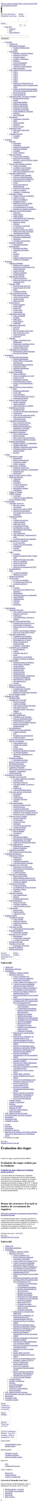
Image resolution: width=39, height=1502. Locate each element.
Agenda (16, 138)
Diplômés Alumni (11, 916)
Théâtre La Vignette (15, 492)
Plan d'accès (9, 1473)
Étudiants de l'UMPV (12, 696)
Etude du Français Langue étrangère (21, 387)
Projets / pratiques (19, 464)
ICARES (16, 318)
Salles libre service (19, 524)
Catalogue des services (20, 520)
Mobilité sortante (18, 409)
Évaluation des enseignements (23, 736)
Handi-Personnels (19, 668)
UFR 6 (15, 81)
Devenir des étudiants (24, 1021)
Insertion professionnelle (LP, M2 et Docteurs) (27, 1011)
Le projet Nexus (18, 228)
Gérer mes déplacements (17, 829)
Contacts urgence (10, 1475)
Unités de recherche (19, 921)
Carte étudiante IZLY (20, 743)
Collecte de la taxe (19, 914)
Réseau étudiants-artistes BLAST (24, 878)
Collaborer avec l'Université (18, 865)
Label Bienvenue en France (22, 381)
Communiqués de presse (13, 1444)
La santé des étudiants (20, 573)
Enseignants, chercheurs (21, 119)
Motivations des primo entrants (27, 1018)
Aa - (5, 1141)
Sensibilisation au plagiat (21, 528)
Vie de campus (10, 501)
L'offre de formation (20, 886)
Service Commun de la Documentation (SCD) (20, 1084)
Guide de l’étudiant (19, 704)
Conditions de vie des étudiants (27, 1020)
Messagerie (17, 531)
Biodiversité (17, 473)
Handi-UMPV (14, 661)
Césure (15, 183)
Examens (16, 254)
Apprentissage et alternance (22, 625)
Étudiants (16, 125)
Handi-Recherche (19, 674)
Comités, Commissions (20, 59)
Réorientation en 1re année (22, 181)
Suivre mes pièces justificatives (23, 179)
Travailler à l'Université (16, 944)
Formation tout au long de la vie (23, 623)
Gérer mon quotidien (16, 803)
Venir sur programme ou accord (23, 376)
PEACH (16, 329)
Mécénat (16, 897)
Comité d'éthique (18, 275)
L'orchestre (17, 496)
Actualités (16, 136)
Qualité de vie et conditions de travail (25, 812)
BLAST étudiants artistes (17, 499)
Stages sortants (18, 216)
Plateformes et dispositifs (17, 325)
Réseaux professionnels (21, 460)
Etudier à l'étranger (19, 402)
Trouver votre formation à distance (20, 164)
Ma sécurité (17, 604)
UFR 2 (15, 74)
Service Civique (18, 126)
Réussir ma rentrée (19, 222)
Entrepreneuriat (18, 871)
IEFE (15, 389)
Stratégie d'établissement (21, 48)
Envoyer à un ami (13, 1143)
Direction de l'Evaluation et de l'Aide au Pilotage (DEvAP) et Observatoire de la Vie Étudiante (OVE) (25, 1001)
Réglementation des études (22, 841)
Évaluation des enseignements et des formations (27, 1005)
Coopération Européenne (17, 432)
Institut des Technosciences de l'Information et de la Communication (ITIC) (25, 85)
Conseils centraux (19, 57)
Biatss (15, 121)
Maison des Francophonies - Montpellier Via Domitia (22, 427)
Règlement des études (20, 248)
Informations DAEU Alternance (23, 218)
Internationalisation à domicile (23, 365)
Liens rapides (13, 908)
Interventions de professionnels (23, 869)
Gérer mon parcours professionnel (20, 792)
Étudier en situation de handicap (19, 235)
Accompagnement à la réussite (23, 207)
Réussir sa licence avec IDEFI (23, 230)
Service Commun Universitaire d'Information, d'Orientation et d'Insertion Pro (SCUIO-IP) (23, 1094)
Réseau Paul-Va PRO (20, 876)
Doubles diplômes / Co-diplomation (25, 443)
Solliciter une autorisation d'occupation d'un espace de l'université (22, 512)
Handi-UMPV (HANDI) (21, 1074)
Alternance (16, 213)
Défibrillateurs (18, 593)
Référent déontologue (20, 104)
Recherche (8, 261)
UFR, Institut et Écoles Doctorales (20, 70)
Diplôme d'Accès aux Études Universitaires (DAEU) (22, 204)
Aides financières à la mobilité (23, 406)
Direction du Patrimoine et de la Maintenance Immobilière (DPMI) (24, 1047)
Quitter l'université (15, 773)
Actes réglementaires (20, 63)
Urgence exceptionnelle (12, 1477)
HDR (15, 290)
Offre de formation (15, 155)
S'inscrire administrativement (22, 177)
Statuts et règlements (20, 848)
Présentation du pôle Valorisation (24, 351)
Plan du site (9, 1495)
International (9, 355)
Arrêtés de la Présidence (21, 260)
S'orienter (12, 141)
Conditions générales (20, 904)
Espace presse (17, 910)
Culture (7, 454)
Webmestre (8, 1493)
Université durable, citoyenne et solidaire (22, 96)
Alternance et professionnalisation (20, 211)
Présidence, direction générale (23, 53)
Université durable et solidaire (23, 863)
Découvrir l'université (16, 610)
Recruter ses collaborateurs (18, 874)
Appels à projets (18, 299)
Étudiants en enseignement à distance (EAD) (26, 1028)
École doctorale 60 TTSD (21, 288)
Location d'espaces (19, 872)
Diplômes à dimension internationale (25, 447)
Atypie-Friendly (18, 666)
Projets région (17, 310)
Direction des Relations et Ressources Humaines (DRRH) (25, 1060)
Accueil (7, 1124)
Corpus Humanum (19, 335)
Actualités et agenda (15, 134)
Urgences (12, 29)
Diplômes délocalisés (20, 445)
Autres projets (17, 312)
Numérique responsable (21, 110)
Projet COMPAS (18, 153)
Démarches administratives (22, 237)
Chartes (15, 256)
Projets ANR (17, 306)
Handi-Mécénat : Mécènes (22, 679)
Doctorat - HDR (14, 284)
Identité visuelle (10, 1446)
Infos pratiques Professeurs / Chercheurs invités (22, 418)
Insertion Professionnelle (21, 147)
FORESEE (17, 323)
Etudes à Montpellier (16, 372)
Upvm (3, 23)
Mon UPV (8, 27)
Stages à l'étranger (19, 404)
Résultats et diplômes (16, 243)
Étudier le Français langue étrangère (25, 692)
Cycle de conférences (20, 484)
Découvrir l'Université (16, 856)
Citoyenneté (17, 550)
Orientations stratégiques (17, 46)
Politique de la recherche (21, 265)
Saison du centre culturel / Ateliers (20, 475)
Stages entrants (18, 215)
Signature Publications (20, 348)
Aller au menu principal (26, 3)
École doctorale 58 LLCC (21, 286)
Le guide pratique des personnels (24, 779)
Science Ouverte (18, 271)
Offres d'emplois (18, 123)
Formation (8, 140)
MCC (15, 252)
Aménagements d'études (21, 233)
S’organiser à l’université (21, 226)
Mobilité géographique (24, 1016)
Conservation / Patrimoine (17, 466)
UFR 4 (15, 78)
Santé (11, 571)
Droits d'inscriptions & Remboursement (20, 185)
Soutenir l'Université (16, 893)
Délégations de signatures (21, 846)
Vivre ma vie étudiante (16, 741)
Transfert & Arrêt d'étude (21, 188)
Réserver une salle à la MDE (22, 509)
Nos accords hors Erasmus (22, 423)
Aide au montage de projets (18, 293)
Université (8, 42)
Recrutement (13, 117)
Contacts (16, 683)
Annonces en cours (19, 902)
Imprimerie (16, 824)
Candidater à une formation (22, 168)
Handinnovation (18, 670)
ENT (10, 31)
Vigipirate (16, 601)
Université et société (15, 927)
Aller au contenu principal (9, 3)
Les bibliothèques (15, 569)
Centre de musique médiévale (23, 498)
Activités (16, 548)
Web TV (16, 132)
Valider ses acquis (19, 198)
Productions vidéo (15, 128)
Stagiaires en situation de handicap (24, 209)
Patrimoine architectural (21, 468)
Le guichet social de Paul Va (22, 582)
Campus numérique (15, 516)
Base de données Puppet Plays (23, 331)
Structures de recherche (16, 276)
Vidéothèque (17, 490)
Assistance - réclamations (21, 192)
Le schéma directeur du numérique (24, 539)
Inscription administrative (21, 170)
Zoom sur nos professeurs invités (24, 415)
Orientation (17, 145)
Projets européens (19, 305)
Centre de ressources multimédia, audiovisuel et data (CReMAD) (24, 985)
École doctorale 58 (19, 93)
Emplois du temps (19, 737)
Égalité (15, 100)
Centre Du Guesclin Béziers (22, 66)
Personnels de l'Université (13, 775)
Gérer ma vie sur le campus (18, 816)
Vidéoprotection (18, 599)
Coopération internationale (18, 421)
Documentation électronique (22, 529)
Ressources (17, 239)
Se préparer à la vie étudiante (18, 647)
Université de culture (16, 456)
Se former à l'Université (17, 884)
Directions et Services (20, 55)
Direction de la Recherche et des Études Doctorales (24, 268)
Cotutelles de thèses (19, 291)
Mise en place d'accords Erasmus (24, 438)
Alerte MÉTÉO (18, 597)
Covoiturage (17, 833)
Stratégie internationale (20, 359)
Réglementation (14, 246)
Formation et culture (20, 462)
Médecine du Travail (20, 574)
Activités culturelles (19, 818)
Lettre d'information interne (22, 790)
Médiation (16, 481)
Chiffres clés (13, 44)
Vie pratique (17, 507)
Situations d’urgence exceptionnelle (25, 595)
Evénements (17, 546)
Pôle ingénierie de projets (21, 295)
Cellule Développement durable (23, 929)
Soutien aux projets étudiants (22, 544)
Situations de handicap (16, 576)
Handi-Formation (19, 672)
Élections (16, 61)
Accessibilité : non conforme (14, 1491)
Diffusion (12, 338)
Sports (11, 552)
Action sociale (14, 578)
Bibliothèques (17, 936)
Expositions (17, 483)
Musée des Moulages (16, 477)
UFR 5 (15, 80)
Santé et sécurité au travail (21, 805)
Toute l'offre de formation (21, 158)
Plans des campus (19, 505)
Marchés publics (18, 912)
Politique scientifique (16, 263)
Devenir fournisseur (15, 901)
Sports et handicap (19, 565)
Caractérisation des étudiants (26, 1008)
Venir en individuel (19, 374)
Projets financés (14, 303)
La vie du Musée (18, 486)
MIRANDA (17, 320)
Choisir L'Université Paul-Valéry (20, 621)
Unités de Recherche (20, 278)
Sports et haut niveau (20, 563)
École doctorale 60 (19, 95)
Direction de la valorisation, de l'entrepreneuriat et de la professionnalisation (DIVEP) (23, 1038)
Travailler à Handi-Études (21, 241)
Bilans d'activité (18, 301)
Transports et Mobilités (24, 1031)
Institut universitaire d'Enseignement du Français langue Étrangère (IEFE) (25, 90)
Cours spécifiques (19, 394)
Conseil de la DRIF (19, 366)
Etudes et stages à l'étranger (18, 400)
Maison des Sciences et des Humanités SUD (22, 281)
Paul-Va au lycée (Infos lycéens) (23, 632)
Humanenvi (17, 336)
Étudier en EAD (18, 378)
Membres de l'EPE (19, 65)
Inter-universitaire (19, 68)
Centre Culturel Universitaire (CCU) (25, 982)
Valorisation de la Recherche (18, 350)
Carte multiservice (19, 533)
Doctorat (16, 453)
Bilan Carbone (10, 1497)
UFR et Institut (18, 781)
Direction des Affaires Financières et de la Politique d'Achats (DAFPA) (25, 989)
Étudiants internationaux (17, 687)
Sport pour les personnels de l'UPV (24, 567)
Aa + (2, 1141)
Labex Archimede (19, 316)
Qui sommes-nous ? (19, 681)
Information (17, 143)
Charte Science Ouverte (21, 346)
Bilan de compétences (20, 200)
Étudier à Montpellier (20, 691)
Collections (17, 479)
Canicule (16, 603)
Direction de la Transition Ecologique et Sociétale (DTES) (25, 1067)
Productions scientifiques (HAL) (24, 344)
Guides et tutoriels (19, 522)
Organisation (13, 51)
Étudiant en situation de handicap (24, 751)
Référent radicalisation (20, 106)
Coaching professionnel (21, 809)
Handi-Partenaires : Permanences (24, 676)
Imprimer (4, 1143)
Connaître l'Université (16, 917)
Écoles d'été (17, 393)
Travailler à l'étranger (20, 799)
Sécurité (11, 586)
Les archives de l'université (22, 826)
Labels (15, 50)
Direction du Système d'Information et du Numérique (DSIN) (25, 1064)
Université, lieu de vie (16, 503)
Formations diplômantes (21, 391)
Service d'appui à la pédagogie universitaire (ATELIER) (23, 979)
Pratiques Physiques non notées (23, 559)
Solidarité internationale (21, 368)
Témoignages (17, 370)
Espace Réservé (14, 32)
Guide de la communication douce (24, 842)
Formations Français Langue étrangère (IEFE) (22, 450)
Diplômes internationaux (17, 441)
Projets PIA (17, 308)
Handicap (16, 113)
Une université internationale (18, 357)
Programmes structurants (17, 314)
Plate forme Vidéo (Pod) (21, 130)
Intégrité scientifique (20, 273)
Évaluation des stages (24, 1025)
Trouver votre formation (21, 156)
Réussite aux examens (24, 1014)
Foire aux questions (19, 190)
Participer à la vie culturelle (18, 934)
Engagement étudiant (20, 102)
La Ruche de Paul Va (20, 584)
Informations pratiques (20, 245)
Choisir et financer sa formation (23, 196)
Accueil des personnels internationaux (25, 411)
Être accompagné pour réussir (19, 220)
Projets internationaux (20, 430)
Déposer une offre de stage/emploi (24, 880)
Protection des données (20, 108)
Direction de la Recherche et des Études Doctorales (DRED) (24, 1050)
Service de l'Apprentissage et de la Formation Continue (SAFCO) (24, 1080)
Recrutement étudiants (16, 764)
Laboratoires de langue (20, 526)
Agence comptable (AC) (21, 976)
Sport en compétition (20, 561)
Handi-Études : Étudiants (21, 664)
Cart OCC (16, 327)
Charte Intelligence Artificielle (23, 111)
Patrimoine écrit (18, 471)
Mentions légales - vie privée (14, 1489)
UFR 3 (15, 76)
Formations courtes (19, 201)
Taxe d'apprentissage (20, 895)
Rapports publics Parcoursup (22, 258)
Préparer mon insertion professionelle (21, 739)
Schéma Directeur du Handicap (23, 662)
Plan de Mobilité (18, 115)
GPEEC (16, 801)
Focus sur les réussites (20, 353)
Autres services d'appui (20, 297)
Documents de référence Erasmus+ (24, 439)
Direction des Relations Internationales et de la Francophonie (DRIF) (25, 1055)
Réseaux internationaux (21, 424)
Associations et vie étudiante (18, 541)
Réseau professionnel (16, 949)
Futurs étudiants (10, 608)
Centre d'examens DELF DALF (24, 396)
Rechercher (5, 38)
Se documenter (14, 835)
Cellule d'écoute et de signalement (24, 811)
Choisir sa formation (20, 166)
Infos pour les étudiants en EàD (23, 171)
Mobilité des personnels (17, 408)
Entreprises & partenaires (13, 854)
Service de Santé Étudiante (22, 1098)
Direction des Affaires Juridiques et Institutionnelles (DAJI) (24, 992)
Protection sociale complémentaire (24, 814)
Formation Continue (15, 194)
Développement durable (21, 98)
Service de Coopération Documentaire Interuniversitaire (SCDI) (23, 1089)
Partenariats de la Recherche (22, 867)
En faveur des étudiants (21, 580)
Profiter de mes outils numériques (20, 730)
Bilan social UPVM (23, 1023)
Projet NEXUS (18, 321)
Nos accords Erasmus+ (20, 434)
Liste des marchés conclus (21, 906)
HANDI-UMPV (14, 698)
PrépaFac (16, 224)
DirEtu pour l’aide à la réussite (23, 231)
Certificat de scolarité (20, 745)
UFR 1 (15, 72)
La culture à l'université (21, 940)
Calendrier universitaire (21, 250)
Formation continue (19, 889)
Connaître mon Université (21, 689)
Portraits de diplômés (20, 149)
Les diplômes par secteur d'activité (24, 887)
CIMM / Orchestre (15, 494)
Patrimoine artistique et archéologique (25, 469)
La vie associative (19, 543)
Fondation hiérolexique (20, 899)
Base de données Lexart (21, 333)
